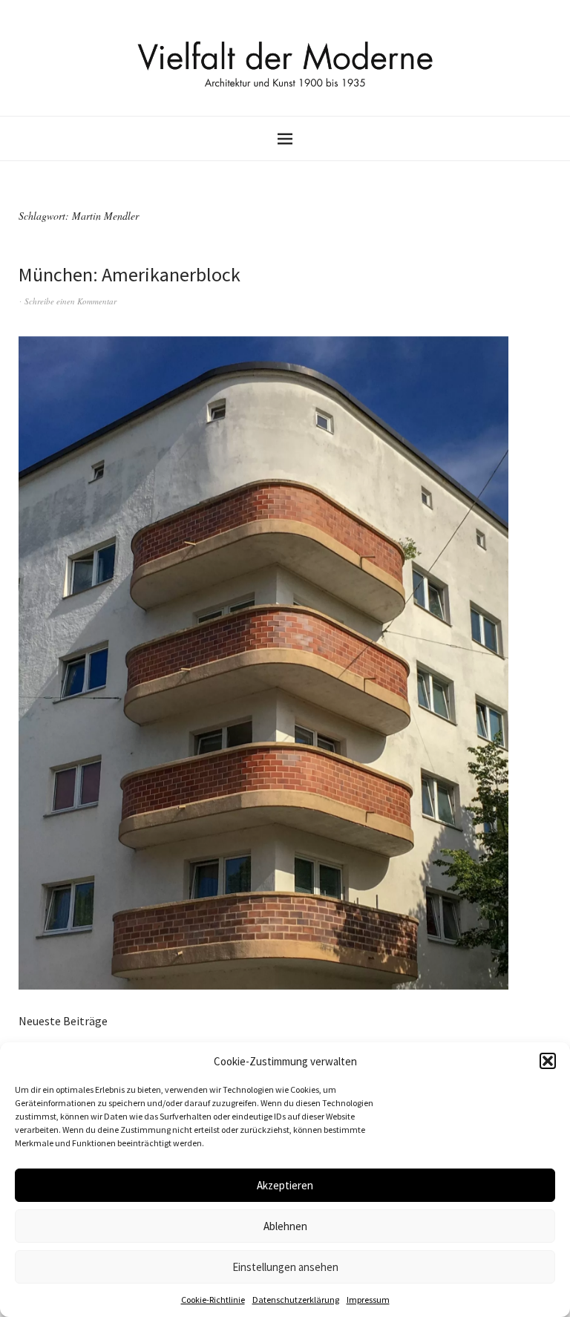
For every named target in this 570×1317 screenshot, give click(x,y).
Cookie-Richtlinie (213, 1299)
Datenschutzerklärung (295, 1299)
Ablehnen (285, 1226)
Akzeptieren (285, 1185)
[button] (547, 1060)
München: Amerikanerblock (129, 274)
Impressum (368, 1299)
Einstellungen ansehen (285, 1267)
